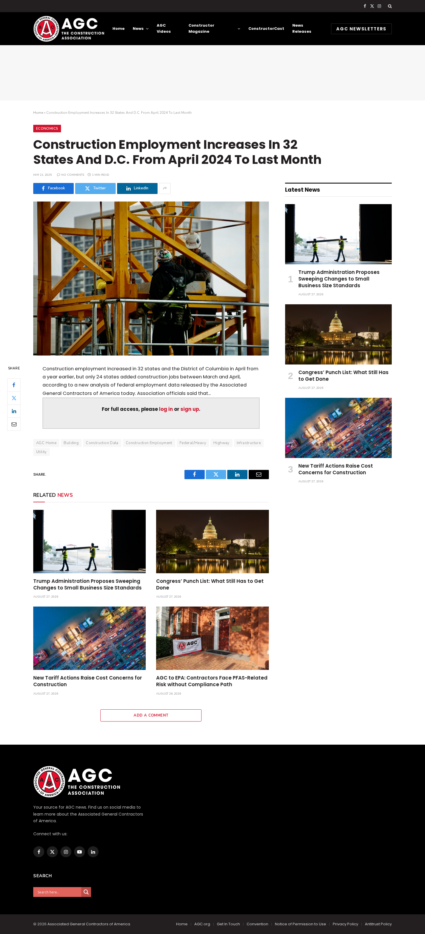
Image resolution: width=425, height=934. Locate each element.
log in (166, 409)
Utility (41, 452)
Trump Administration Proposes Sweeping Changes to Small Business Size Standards (87, 584)
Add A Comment (151, 715)
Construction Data (102, 443)
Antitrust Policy (378, 924)
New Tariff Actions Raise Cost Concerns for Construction (87, 681)
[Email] (14, 424)
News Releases (301, 28)
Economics (47, 128)
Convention (257, 924)
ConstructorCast (266, 28)
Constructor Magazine (201, 28)
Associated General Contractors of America (88, 924)
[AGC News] (68, 28)
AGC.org (202, 924)
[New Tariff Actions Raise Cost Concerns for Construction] (89, 638)
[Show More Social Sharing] (165, 188)
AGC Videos (164, 28)
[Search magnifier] (86, 892)
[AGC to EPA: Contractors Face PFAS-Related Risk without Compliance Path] (212, 638)
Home (118, 28)
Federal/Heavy (193, 443)
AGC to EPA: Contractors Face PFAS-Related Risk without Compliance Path (211, 681)
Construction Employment (149, 443)
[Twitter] (14, 397)
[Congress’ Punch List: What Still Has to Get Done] (212, 541)
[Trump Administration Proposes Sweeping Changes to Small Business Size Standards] (89, 541)
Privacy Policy (345, 924)
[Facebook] (14, 384)
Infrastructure (249, 443)
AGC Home (46, 443)
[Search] (389, 6)
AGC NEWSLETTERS (361, 29)
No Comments (72, 175)
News (138, 28)
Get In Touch (228, 924)
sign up (189, 409)
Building (71, 443)
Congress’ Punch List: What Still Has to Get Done (210, 584)
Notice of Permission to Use (300, 924)
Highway (221, 443)
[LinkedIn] (14, 410)
